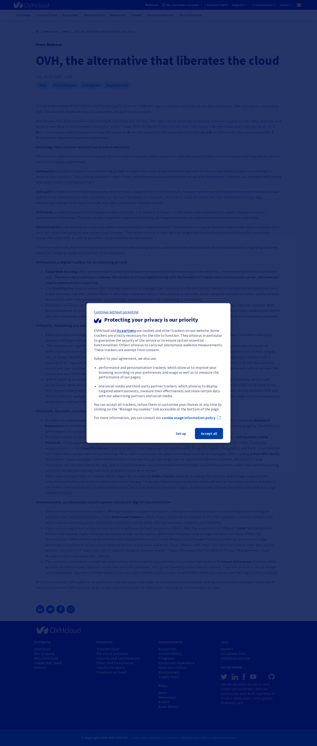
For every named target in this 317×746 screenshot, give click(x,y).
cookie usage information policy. (189, 418)
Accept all (209, 433)
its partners (126, 330)
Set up (181, 433)
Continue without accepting (116, 312)
